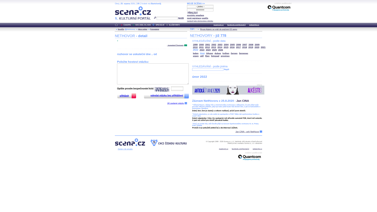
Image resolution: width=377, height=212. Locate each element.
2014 (220, 47)
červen (234, 53)
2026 (220, 50)
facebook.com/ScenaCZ (236, 25)
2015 (226, 47)
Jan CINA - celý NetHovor (247, 131)
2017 (238, 47)
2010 (195, 47)
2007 (244, 45)
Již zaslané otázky (175, 103)
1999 (195, 45)
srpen (196, 56)
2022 (195, 50)
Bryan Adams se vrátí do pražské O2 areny (218, 29)
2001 (207, 45)
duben (218, 53)
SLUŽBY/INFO (174, 25)
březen (209, 53)
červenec (243, 53)
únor (202, 53)
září (202, 56)
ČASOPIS (127, 25)
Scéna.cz (120, 7)
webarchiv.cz (254, 25)
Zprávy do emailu (125, 149)
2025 (214, 50)
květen (226, 53)
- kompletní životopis (175, 45)
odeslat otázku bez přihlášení (167, 95)
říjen (207, 56)
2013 (213, 47)
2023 (202, 50)
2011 (201, 47)
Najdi (226, 69)
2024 (208, 50)
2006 (238, 45)
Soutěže (121, 29)
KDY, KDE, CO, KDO (143, 25)
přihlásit (124, 96)
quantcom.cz (219, 25)
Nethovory (131, 29)
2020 (257, 47)
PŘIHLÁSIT (193, 13)
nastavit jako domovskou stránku (200, 21)
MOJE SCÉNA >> (196, 3)
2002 (213, 45)
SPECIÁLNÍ (160, 25)
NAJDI (181, 18)
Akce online (142, 29)
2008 (251, 45)
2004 (226, 45)
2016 (232, 47)
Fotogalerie (154, 29)
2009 (257, 45)
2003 (220, 45)
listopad (215, 56)
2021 (263, 47)
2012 (207, 47)
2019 (250, 47)
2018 (244, 47)
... (185, 45)
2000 (201, 45)
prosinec (225, 56)
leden (196, 53)
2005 (232, 45)
